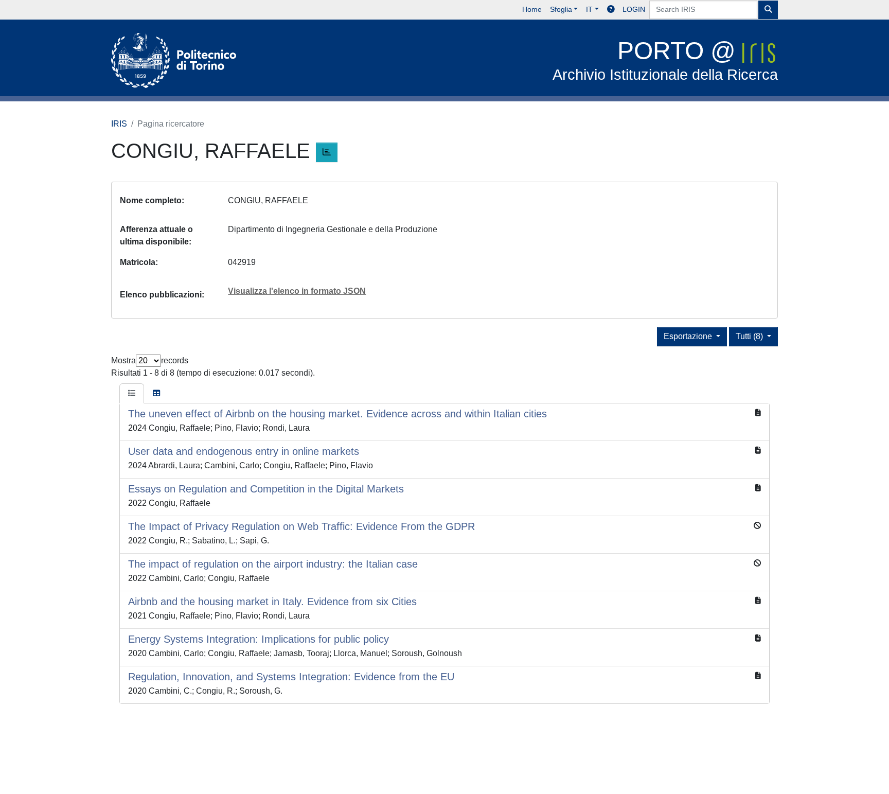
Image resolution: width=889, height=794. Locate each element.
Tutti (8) (750, 336)
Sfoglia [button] (561, 9)
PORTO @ (665, 60)
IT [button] (589, 9)
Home (532, 9)
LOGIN (634, 9)
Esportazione (689, 336)
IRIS (119, 123)
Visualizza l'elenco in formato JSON (297, 291)
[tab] (131, 393)
